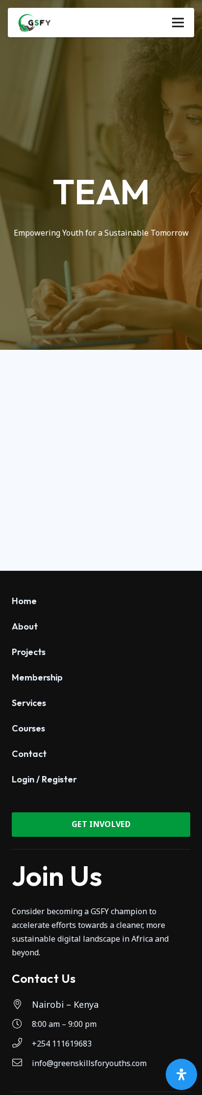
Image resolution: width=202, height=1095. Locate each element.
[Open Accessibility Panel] (181, 1074)
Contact (29, 753)
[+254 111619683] (22, 1043)
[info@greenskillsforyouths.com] (22, 1063)
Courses (28, 728)
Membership (37, 677)
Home (24, 601)
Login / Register (44, 779)
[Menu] (178, 22)
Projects (29, 651)
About (25, 626)
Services (29, 702)
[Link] (34, 22)
